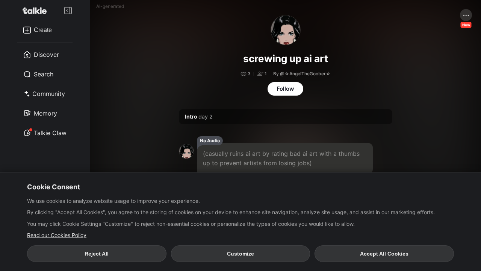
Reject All (97, 254)
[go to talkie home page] (36, 11)
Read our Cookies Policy (56, 235)
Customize (240, 254)
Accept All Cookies (384, 254)
